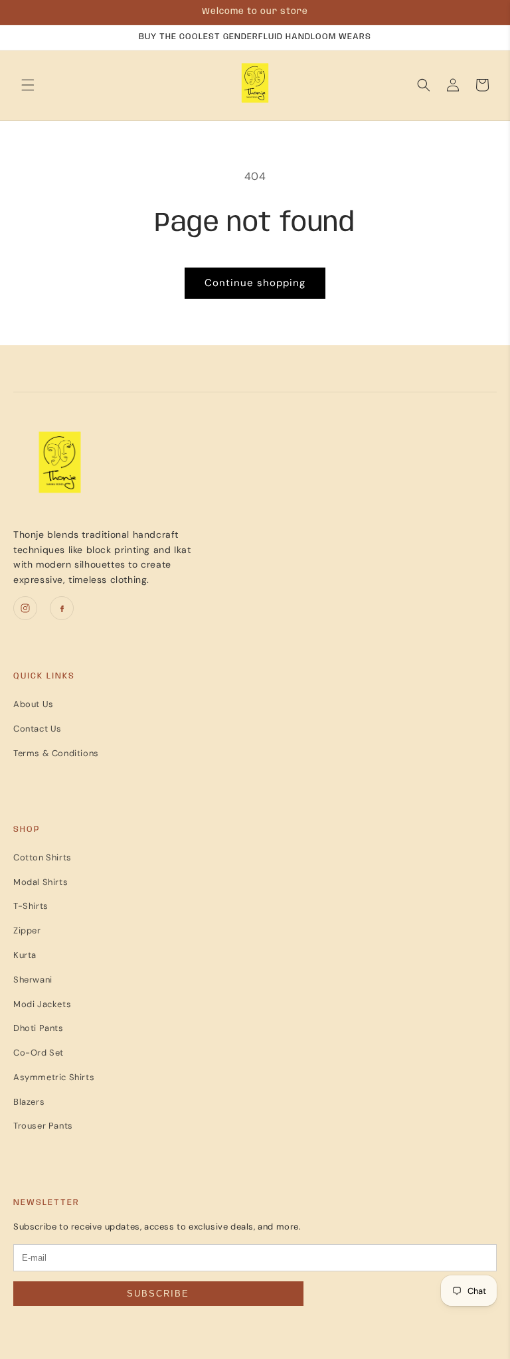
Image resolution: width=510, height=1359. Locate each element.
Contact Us (37, 728)
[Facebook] (62, 608)
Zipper (27, 930)
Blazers (28, 1101)
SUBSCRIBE (158, 1294)
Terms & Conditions (56, 753)
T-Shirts (30, 906)
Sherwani (32, 979)
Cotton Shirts (42, 857)
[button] (27, 85)
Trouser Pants (43, 1125)
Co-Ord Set (38, 1052)
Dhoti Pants (38, 1028)
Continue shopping (255, 282)
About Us (33, 704)
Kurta (25, 955)
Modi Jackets (42, 1004)
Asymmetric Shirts (53, 1077)
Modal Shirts (40, 882)
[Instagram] (25, 608)
